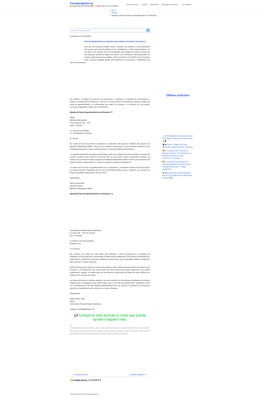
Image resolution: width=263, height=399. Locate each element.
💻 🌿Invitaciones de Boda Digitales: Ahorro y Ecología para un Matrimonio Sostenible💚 (177, 175)
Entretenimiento (132, 4)
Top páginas (186, 4)
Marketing (154, 4)
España (144, 4)
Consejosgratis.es (81, 3)
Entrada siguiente (138, 374)
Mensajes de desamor (170, 4)
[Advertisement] (110, 80)
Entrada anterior (80, 374)
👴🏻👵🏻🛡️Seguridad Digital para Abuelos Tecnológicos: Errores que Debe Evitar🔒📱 (177, 138)
